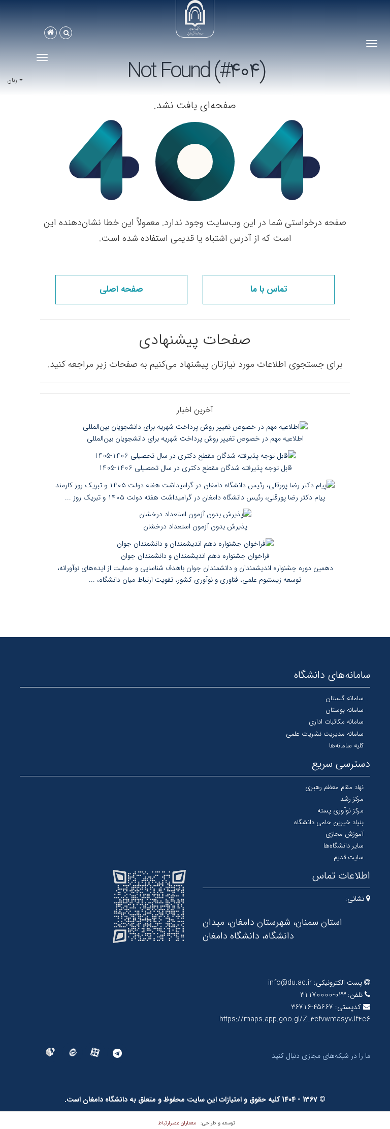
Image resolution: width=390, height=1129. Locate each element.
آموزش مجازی (345, 834)
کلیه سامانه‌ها (346, 745)
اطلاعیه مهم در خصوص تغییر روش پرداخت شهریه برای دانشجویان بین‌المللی (195, 438)
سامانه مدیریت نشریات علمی (325, 734)
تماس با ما (268, 289)
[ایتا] (72, 1052)
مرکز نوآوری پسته (340, 810)
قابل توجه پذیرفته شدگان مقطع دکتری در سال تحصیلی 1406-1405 (195, 468)
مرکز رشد (352, 799)
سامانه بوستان (345, 710)
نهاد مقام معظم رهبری (334, 787)
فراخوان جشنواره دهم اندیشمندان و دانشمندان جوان (195, 555)
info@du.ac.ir (290, 982)
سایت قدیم (349, 857)
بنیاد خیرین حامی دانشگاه (329, 822)
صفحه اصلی (121, 289)
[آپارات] (95, 1052)
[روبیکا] (50, 1052)
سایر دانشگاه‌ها (343, 845)
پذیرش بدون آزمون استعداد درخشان (195, 526)
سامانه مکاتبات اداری (336, 721)
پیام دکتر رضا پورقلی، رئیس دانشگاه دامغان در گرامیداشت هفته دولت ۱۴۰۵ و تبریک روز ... (195, 497)
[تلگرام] (117, 1053)
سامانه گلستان (345, 698)
